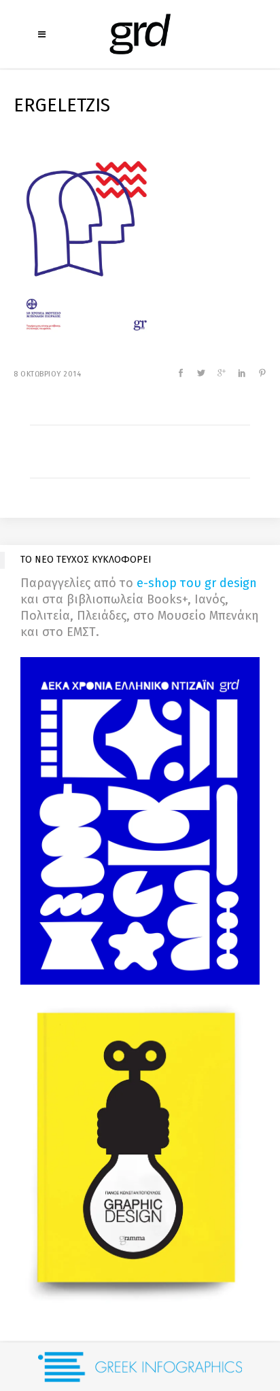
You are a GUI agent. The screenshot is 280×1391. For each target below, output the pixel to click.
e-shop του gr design (197, 583)
